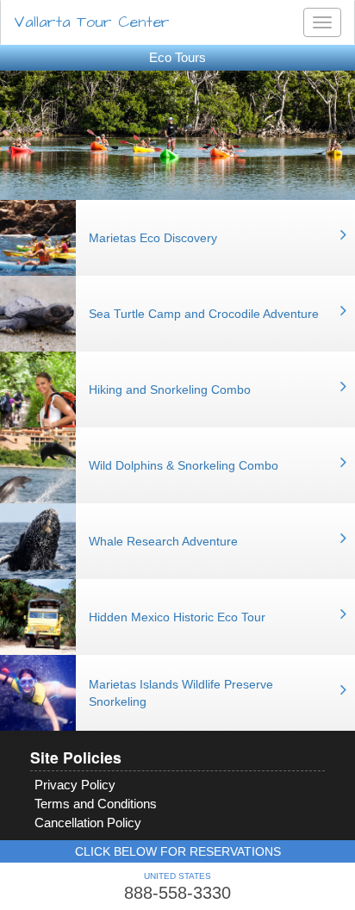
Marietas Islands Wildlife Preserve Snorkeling (181, 692)
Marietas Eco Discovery (153, 238)
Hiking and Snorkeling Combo (170, 389)
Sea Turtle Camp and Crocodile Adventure (204, 314)
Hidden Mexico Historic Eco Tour (177, 617)
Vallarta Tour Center (92, 22)
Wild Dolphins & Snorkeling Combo (183, 465)
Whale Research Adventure (163, 541)
